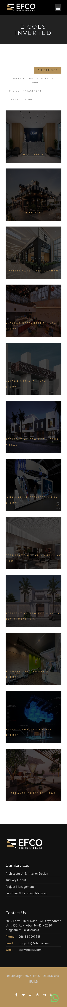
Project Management (25, 90)
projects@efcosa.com (35, 943)
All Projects (48, 70)
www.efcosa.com (30, 950)
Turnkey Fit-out (22, 99)
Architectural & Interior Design (33, 80)
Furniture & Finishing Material (26, 893)
